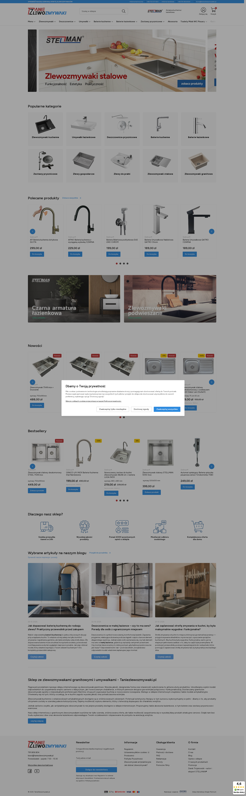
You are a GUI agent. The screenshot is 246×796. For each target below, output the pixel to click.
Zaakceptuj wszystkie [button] (167, 409)
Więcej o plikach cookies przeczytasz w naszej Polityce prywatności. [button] (93, 401)
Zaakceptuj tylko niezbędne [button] (112, 409)
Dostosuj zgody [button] (141, 409)
